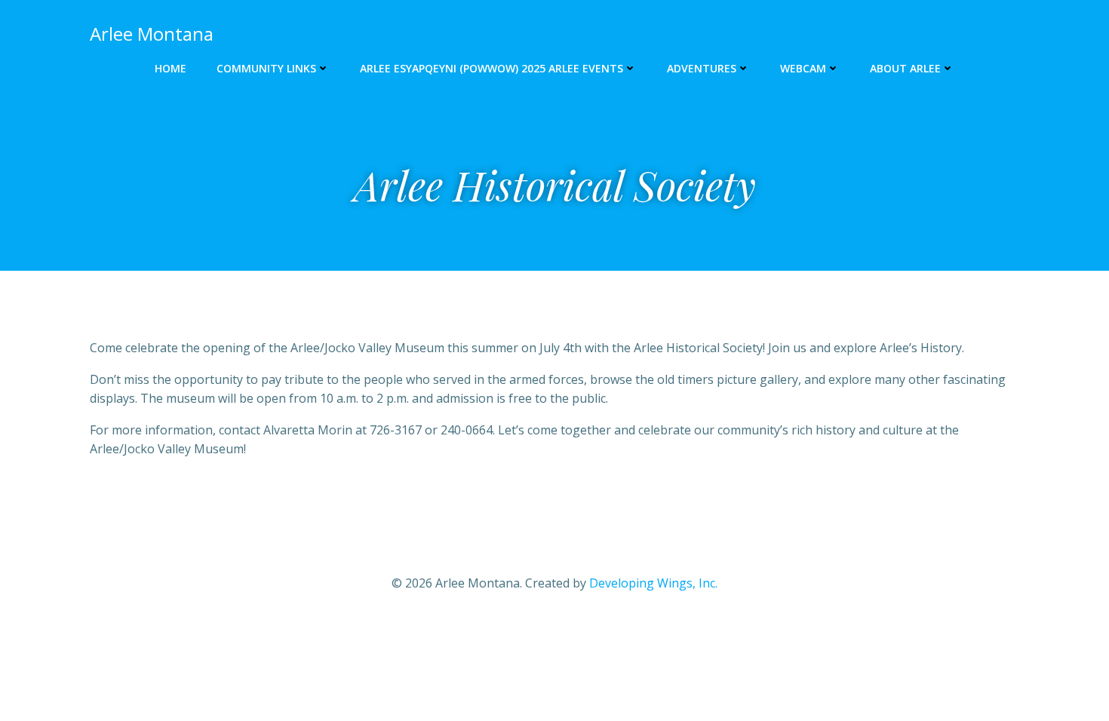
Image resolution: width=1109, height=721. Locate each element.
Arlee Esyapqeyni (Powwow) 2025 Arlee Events (491, 68)
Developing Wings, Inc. (653, 583)
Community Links (266, 68)
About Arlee (905, 68)
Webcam (803, 68)
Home (170, 68)
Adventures (701, 68)
